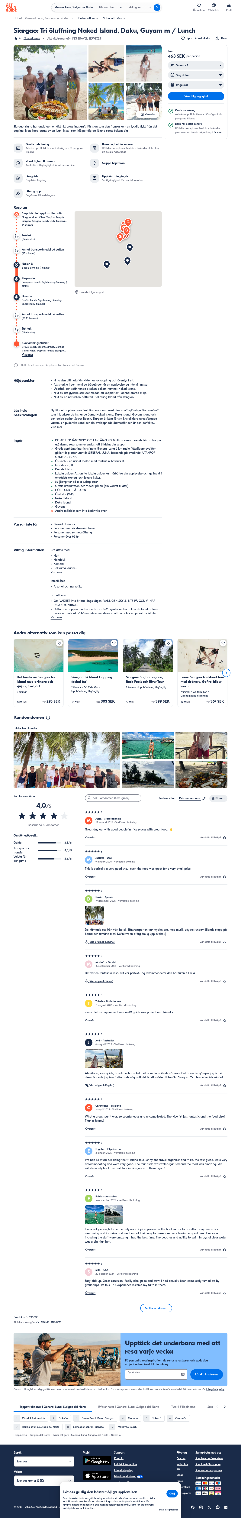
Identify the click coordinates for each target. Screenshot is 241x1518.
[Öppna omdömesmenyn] (224, 820)
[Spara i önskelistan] (59, 643)
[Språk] (214, 5)
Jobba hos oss (182, 1467)
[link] (39, 673)
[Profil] (229, 5)
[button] (27, 38)
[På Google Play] (97, 1461)
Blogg (180, 1475)
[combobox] (192, 798)
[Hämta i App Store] (97, 1476)
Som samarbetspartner (208, 1470)
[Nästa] (226, 673)
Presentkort (183, 1487)
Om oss (181, 1458)
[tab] (53, 1407)
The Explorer (184, 1493)
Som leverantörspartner (209, 1458)
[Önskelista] (199, 5)
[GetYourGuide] (11, 8)
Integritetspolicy (215, 1389)
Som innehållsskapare (207, 1464)
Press (180, 1481)
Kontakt (119, 1458)
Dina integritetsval (125, 1476)
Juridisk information (125, 1464)
